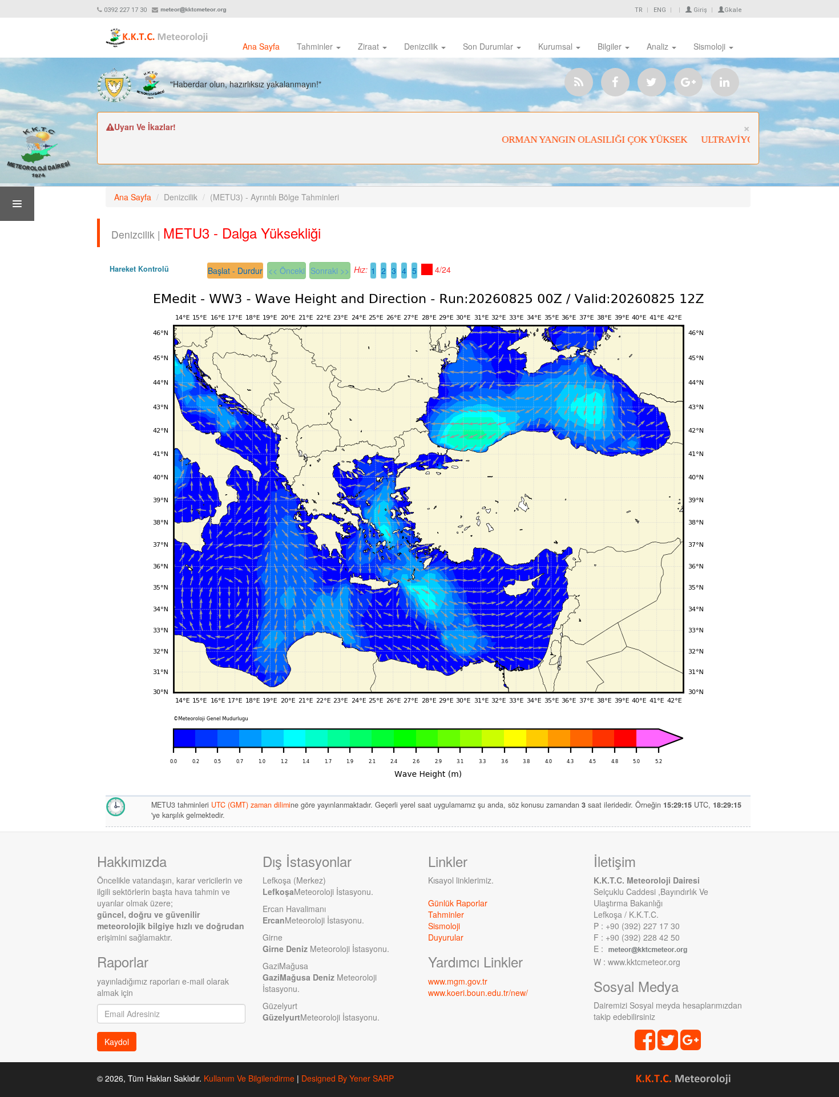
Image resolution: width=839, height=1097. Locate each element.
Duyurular (445, 937)
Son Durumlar (489, 46)
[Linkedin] (725, 82)
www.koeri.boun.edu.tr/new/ (478, 992)
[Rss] (578, 82)
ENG (660, 10)
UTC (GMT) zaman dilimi (251, 805)
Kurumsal (556, 46)
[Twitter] (652, 82)
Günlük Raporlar (457, 903)
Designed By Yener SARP (347, 1078)
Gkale (733, 10)
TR (639, 10)
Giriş (699, 10)
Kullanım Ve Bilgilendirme (249, 1078)
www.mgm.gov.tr (457, 981)
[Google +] (688, 82)
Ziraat (369, 46)
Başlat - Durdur (235, 270)
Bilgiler (611, 46)
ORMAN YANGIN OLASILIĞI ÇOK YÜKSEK (579, 139)
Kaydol (116, 1041)
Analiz (659, 46)
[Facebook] (615, 82)
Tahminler (316, 46)
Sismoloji (710, 46)
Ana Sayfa (261, 46)
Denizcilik (422, 46)
